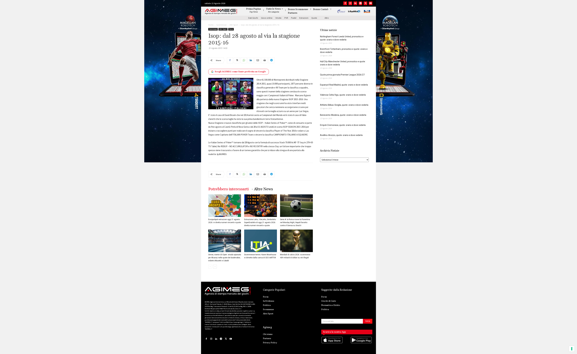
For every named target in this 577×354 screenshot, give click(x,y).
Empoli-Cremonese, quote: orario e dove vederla (343, 125)
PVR (286, 18)
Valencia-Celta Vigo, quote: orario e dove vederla (343, 95)
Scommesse (221, 25)
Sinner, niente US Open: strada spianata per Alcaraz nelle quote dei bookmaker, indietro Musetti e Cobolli (224, 258)
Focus (231, 29)
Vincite (278, 18)
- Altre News (262, 189)
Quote (314, 18)
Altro (327, 18)
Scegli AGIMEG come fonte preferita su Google (240, 71)
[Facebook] (345, 3)
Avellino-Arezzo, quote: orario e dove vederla (341, 135)
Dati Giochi (253, 18)
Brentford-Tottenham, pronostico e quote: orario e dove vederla (344, 50)
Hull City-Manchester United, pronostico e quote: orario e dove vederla (342, 63)
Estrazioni (303, 18)
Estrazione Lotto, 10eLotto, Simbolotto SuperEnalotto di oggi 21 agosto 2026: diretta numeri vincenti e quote (260, 222)
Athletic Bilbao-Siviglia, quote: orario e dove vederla (344, 105)
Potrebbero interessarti (228, 189)
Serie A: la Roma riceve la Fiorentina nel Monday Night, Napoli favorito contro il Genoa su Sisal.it (295, 222)
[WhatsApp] (244, 60)
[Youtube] (370, 3)
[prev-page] (210, 266)
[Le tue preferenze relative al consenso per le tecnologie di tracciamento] (572, 349)
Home (211, 25)
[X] (365, 3)
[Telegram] (360, 3)
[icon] (332, 343)
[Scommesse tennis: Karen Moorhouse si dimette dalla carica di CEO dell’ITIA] (260, 241)
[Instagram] (350, 3)
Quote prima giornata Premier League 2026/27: (342, 75)
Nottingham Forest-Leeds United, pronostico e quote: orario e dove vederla (341, 38)
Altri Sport (233, 25)
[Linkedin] (355, 3)
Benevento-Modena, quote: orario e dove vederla (343, 115)
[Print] (264, 60)
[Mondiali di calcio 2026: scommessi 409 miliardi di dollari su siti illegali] (296, 241)
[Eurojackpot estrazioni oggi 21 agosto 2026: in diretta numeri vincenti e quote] (224, 205)
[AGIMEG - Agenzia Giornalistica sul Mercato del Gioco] (221, 11)
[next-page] (215, 266)
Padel (293, 18)
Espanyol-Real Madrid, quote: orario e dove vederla (344, 85)
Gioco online (266, 18)
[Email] (258, 60)
